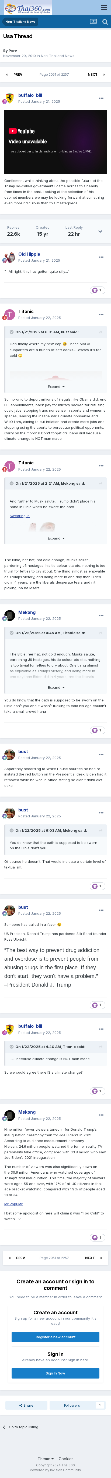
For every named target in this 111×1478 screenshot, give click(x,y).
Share (27, 1405)
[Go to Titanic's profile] (9, 314)
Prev (17, 74)
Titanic (26, 311)
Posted (39, 101)
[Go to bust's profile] (9, 754)
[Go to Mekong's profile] (9, 615)
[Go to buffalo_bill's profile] (9, 98)
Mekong (68, 483)
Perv (13, 50)
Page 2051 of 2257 (55, 74)
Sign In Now (55, 1373)
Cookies (66, 1458)
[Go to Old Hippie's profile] (9, 257)
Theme (44, 1458)
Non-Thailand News (57, 56)
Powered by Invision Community (55, 1470)
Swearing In (20, 516)
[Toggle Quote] (12, 332)
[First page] (7, 75)
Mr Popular (13, 1204)
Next (93, 74)
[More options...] (101, 98)
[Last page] (104, 75)
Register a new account (55, 1337)
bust (65, 332)
